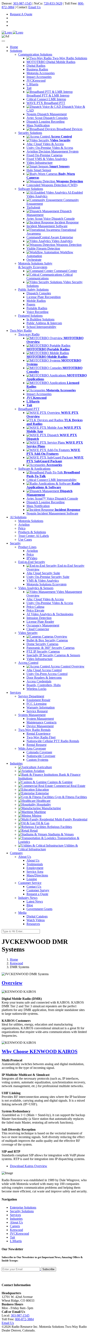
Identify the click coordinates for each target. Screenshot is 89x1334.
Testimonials (34, 864)
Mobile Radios (36, 300)
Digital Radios (35, 65)
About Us (32, 860)
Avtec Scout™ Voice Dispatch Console (52, 498)
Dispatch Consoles (38, 293)
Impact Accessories (39, 77)
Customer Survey (37, 890)
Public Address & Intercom (44, 323)
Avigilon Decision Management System (52, 151)
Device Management (40, 726)
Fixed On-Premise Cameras (44, 155)
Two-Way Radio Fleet (40, 737)
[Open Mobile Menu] (3, 41)
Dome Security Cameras (42, 644)
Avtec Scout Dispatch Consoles (47, 118)
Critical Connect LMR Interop (46, 99)
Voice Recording (37, 312)
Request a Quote (37, 894)
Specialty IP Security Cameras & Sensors (53, 655)
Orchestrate (33, 259)
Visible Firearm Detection (43, 248)
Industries (16, 1218)
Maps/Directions (37, 875)
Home (14, 47)
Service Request (37, 711)
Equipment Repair (38, 700)
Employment (34, 868)
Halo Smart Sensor (38, 170)
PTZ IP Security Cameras (43, 651)
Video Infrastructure (39, 162)
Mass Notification (38, 125)
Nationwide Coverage (40, 756)
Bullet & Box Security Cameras (47, 640)
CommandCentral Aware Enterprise (49, 237)
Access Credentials (38, 681)
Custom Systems (37, 759)
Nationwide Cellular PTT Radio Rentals (52, 741)
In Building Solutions (40, 319)
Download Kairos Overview (28, 1166)
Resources (33, 924)
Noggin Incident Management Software (52, 513)
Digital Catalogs (37, 916)
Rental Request (36, 745)
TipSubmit (33, 207)
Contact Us (33, 886)
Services (15, 1215)
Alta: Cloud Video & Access (45, 144)
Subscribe (48, 1269)
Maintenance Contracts (41, 722)
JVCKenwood (36, 80)
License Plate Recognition (43, 297)
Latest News (34, 901)
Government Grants (39, 909)
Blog (29, 905)
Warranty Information (40, 707)
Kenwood (16, 963)
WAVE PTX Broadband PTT (45, 103)
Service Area (34, 871)
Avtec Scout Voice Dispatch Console (50, 218)
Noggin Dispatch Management (46, 114)
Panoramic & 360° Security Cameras (50, 647)
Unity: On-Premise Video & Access (49, 147)
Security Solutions (22, 1211)
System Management (40, 718)
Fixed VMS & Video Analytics (46, 159)
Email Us (34, 7)
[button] (44, 983)
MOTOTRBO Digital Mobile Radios (50, 62)
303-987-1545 (22, 3)
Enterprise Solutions (23, 1207)
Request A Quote (21, 14)
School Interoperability (41, 327)
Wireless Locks (36, 689)
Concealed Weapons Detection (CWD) (51, 185)
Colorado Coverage (39, 752)
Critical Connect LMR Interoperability (51, 480)
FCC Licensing (36, 703)
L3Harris (32, 84)
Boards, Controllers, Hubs (43, 685)
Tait (28, 88)
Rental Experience (38, 733)
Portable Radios (36, 308)
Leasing (31, 879)
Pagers (30, 304)
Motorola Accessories (40, 73)
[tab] (44, 983)
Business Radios (37, 69)
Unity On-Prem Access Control (46, 674)
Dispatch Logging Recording (45, 121)
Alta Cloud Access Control (44, 670)
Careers (15, 1226)
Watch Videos (35, 920)
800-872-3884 (24, 1319)
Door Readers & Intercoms (44, 677)
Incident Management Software (46, 226)
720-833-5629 (53, 3)
